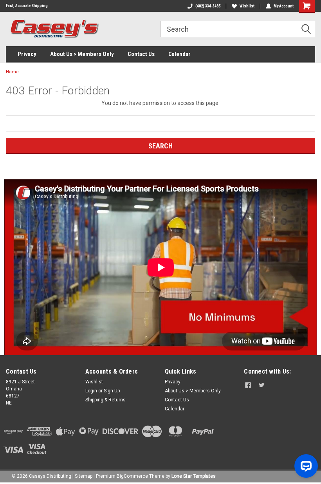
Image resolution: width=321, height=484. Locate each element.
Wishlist (247, 6)
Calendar (179, 54)
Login (91, 391)
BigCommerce (132, 476)
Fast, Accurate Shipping (27, 6)
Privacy (27, 54)
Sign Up (112, 391)
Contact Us (141, 54)
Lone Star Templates (193, 476)
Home (12, 71)
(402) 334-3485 (207, 6)
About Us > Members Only (82, 54)
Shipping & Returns (105, 400)
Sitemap (83, 476)
